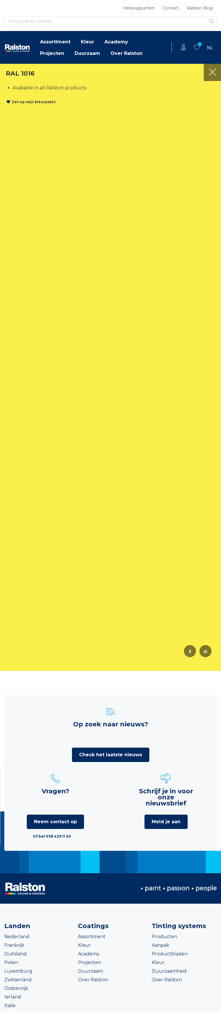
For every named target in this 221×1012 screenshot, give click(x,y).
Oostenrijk (16, 988)
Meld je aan (166, 821)
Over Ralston (126, 53)
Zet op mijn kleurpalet (34, 102)
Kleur (87, 42)
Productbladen (170, 954)
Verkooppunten (139, 8)
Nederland (16, 936)
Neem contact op (55, 821)
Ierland (12, 997)
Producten (164, 936)
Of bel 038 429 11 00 (52, 836)
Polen (11, 962)
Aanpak (160, 945)
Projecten (52, 53)
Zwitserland (18, 979)
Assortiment (55, 42)
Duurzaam (87, 53)
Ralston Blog (200, 8)
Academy (116, 42)
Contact (171, 8)
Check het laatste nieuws (110, 754)
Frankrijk (14, 945)
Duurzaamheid (169, 971)
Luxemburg (18, 971)
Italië (10, 1005)
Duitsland (15, 954)
